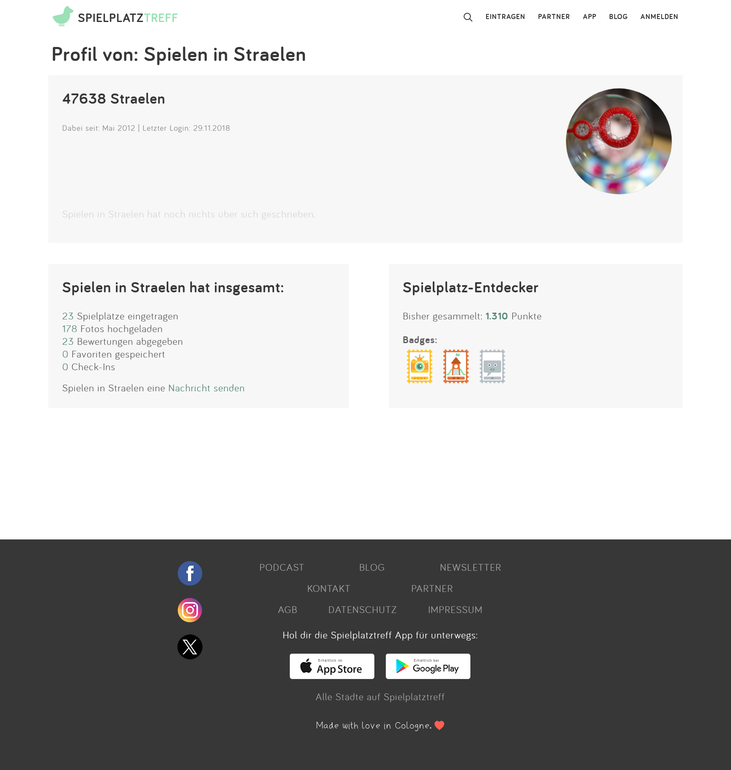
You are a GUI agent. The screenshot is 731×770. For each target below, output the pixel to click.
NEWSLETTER (470, 567)
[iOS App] (332, 675)
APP (589, 17)
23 (68, 315)
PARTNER (554, 17)
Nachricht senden (206, 387)
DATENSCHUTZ (362, 609)
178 (69, 328)
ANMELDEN (659, 17)
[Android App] (428, 675)
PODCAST (282, 567)
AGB (287, 609)
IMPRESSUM (455, 609)
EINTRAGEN (505, 17)
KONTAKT (329, 588)
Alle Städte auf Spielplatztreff (380, 696)
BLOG (618, 17)
